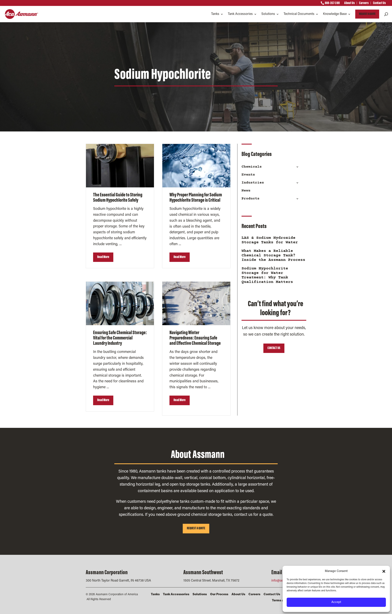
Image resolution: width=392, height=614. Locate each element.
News (246, 191)
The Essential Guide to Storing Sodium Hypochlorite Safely (117, 197)
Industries (253, 183)
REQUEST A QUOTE (196, 528)
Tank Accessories (240, 14)
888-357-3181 (332, 3)
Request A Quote (367, 14)
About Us (349, 3)
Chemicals (252, 167)
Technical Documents (299, 14)
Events (248, 175)
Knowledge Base (335, 14)
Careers (364, 3)
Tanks (215, 14)
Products (250, 199)
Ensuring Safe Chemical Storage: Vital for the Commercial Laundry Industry (120, 338)
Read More (103, 257)
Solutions (268, 14)
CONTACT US (273, 348)
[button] (384, 571)
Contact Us (379, 3)
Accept (336, 602)
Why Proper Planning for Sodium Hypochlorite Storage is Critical (195, 197)
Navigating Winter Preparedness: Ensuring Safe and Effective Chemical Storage (195, 338)
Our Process (219, 594)
